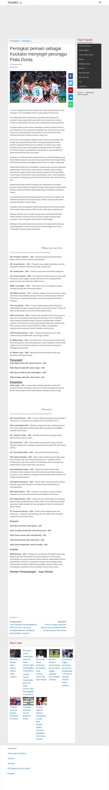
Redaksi (11, 773)
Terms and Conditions (17, 753)
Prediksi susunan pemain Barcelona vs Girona (14, 713)
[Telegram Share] (70, 97)
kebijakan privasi (84, 64)
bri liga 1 (82, 68)
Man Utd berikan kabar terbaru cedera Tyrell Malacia (13, 668)
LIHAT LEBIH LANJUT (86, 55)
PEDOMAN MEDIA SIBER (19, 768)
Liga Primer (83, 86)
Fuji (80, 82)
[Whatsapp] (70, 104)
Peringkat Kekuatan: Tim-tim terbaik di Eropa (27, 713)
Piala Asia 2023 (84, 73)
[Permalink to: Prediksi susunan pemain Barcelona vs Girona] (15, 701)
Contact (11, 758)
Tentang (11, 763)
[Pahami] (15, 2)
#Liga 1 (81, 59)
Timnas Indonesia (85, 46)
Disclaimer (12, 748)
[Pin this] (70, 90)
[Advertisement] (54, 21)
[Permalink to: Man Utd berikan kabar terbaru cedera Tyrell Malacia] (15, 653)
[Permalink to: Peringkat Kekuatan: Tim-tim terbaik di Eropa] (28, 701)
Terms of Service (82, 94)
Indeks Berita (90, 92)
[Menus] (99, 2)
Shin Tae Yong (84, 77)
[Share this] (70, 76)
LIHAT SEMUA (84, 50)
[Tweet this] (70, 83)
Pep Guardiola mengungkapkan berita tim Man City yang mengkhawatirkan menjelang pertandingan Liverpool (23, 627)
